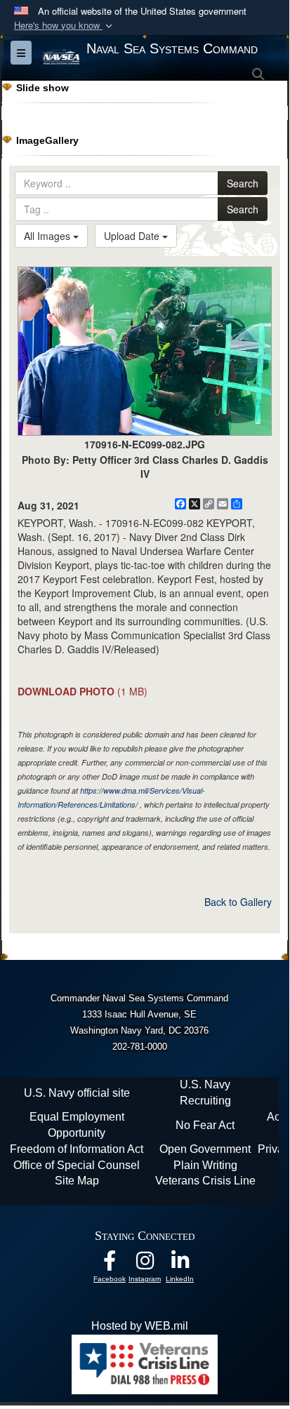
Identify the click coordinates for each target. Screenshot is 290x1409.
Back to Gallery (238, 902)
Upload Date (133, 236)
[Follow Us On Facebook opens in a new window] (109, 1264)
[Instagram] (144, 1264)
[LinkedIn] (179, 1264)
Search (242, 183)
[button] (64, 25)
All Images (48, 236)
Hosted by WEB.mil (139, 1326)
